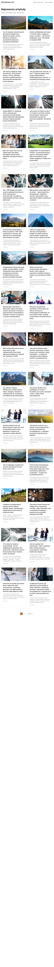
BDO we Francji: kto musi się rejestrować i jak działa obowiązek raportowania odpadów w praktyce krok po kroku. (13, 154)
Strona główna (49, 2)
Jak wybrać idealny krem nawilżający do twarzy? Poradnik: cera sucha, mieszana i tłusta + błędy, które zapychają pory (40, 391)
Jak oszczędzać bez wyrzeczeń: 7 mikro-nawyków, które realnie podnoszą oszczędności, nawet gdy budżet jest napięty (40, 548)
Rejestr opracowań (38, 2)
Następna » (30, 613)
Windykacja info (7, 2)
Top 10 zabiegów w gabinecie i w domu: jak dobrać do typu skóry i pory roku (13, 467)
